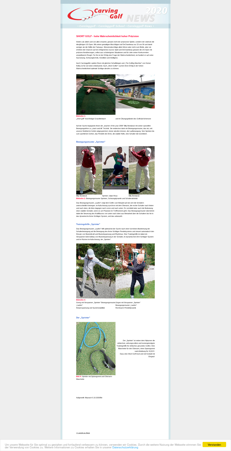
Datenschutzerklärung (125, 447)
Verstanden (214, 444)
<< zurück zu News (83, 433)
